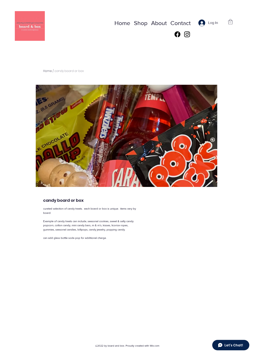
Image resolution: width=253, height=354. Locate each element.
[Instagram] (187, 34)
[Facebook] (177, 34)
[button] (230, 21)
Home (47, 71)
